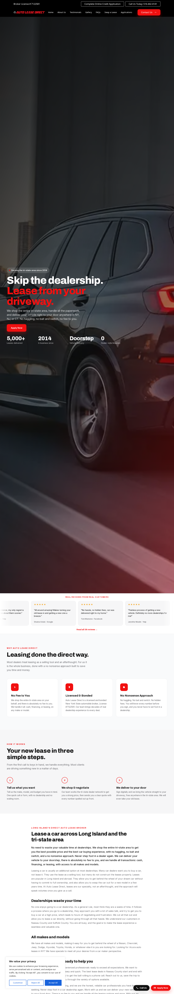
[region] (35, 973)
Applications (126, 12)
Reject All (35, 982)
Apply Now (16, 327)
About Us (62, 12)
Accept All (53, 982)
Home (50, 12)
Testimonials (75, 12)
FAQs (98, 12)
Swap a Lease (111, 12)
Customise (18, 982)
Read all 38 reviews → (87, 630)
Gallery (88, 12)
